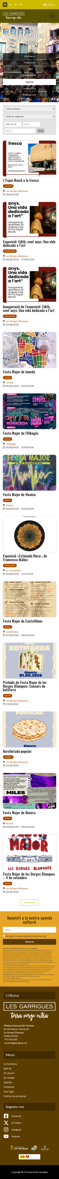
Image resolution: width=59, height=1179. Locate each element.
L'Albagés (11, 443)
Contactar (9, 1086)
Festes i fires (29, 88)
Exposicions (10, 251)
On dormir (9, 1073)
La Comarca (10, 1063)
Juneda (9, 382)
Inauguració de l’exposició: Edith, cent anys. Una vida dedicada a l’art (28, 308)
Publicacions (29, 94)
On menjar (9, 1077)
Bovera (9, 823)
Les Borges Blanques (17, 191)
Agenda (29, 82)
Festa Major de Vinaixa (19, 494)
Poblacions (29, 62)
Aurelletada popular (17, 751)
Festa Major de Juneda (19, 371)
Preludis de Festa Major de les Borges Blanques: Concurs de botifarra (25, 685)
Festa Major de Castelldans (23, 621)
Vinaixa (9, 505)
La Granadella (13, 570)
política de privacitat (36, 936)
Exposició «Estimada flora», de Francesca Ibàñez (25, 557)
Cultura (8, 186)
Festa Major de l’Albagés (21, 433)
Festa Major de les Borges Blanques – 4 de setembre (29, 875)
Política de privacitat (15, 1096)
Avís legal (9, 1091)
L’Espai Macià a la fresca (21, 180)
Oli (29, 69)
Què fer (8, 1068)
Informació (29, 56)
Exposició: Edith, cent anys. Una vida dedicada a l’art (29, 243)
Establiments (29, 75)
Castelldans (12, 631)
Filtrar (40, 131)
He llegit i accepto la (25, 936)
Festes (7, 378)
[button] (52, 16)
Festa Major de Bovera (19, 812)
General (8, 757)
